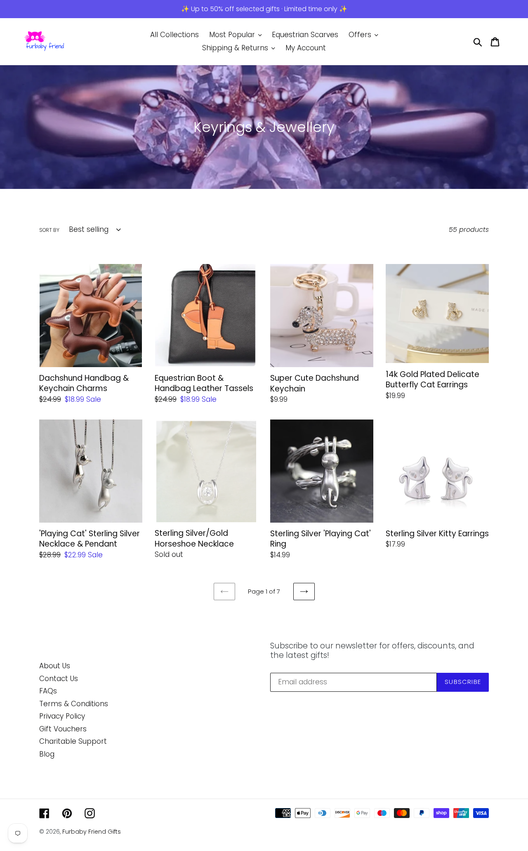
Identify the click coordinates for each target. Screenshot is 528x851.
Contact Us (58, 679)
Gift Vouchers (63, 729)
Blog (46, 754)
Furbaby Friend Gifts (91, 831)
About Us (54, 666)
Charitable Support (73, 741)
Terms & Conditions (73, 704)
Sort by (49, 229)
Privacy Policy (62, 716)
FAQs (48, 691)
